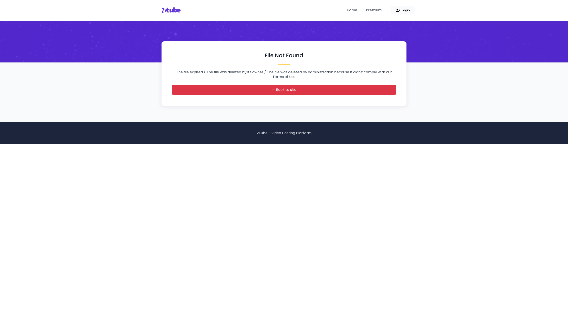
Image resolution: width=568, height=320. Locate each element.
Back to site (285, 89)
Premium (374, 10)
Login (405, 10)
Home (352, 10)
